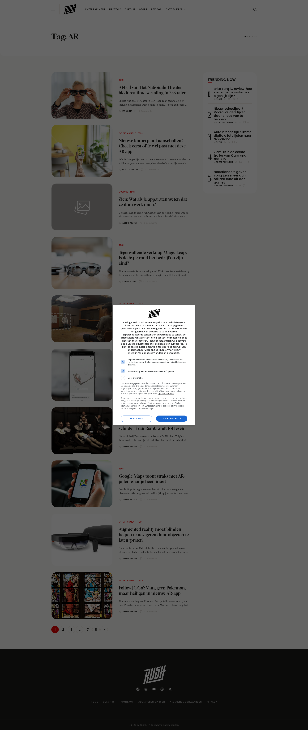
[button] (154, 378)
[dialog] (154, 365)
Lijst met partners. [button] (166, 393)
